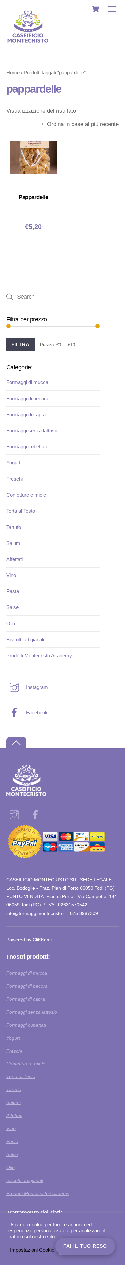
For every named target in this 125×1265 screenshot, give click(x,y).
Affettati (14, 559)
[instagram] (15, 814)
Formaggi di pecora (27, 398)
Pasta (12, 591)
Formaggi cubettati (26, 446)
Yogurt (13, 462)
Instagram (36, 687)
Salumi (13, 543)
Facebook (36, 712)
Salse (12, 607)
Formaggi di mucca (27, 382)
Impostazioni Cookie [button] (32, 1250)
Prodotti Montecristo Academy (39, 655)
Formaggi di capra (26, 414)
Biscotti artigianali (25, 639)
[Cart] (95, 9)
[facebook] (36, 814)
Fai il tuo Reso (85, 1246)
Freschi (14, 479)
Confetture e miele (26, 495)
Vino (11, 575)
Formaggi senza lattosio (32, 430)
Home (13, 72)
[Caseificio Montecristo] (28, 46)
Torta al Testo (20, 511)
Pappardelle (33, 197)
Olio (10, 623)
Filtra (20, 344)
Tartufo (13, 527)
